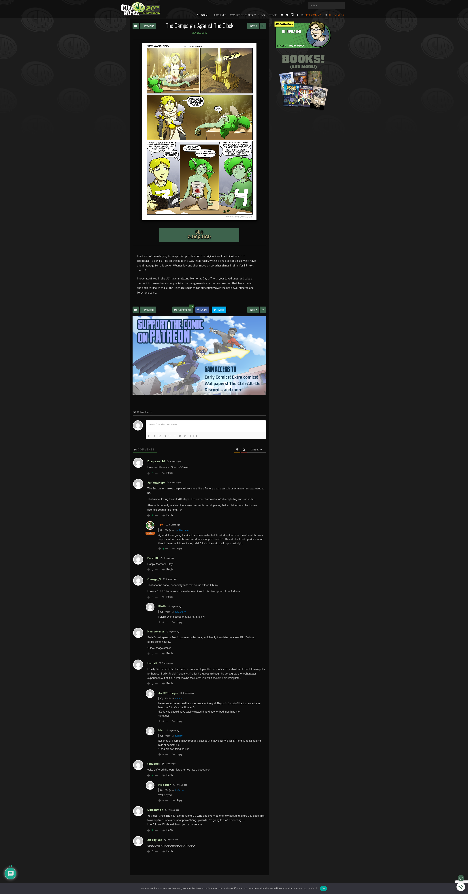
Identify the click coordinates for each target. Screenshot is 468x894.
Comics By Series (241, 15)
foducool (179, 790)
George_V (180, 611)
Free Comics (312, 15)
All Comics (336, 15)
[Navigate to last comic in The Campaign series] (263, 26)
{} (190, 435)
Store (273, 15)
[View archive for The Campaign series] (199, 235)
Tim (160, 525)
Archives (220, 15)
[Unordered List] (175, 436)
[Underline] (159, 436)
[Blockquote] (180, 436)
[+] (195, 435)
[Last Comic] (263, 310)
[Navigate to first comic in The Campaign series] (136, 26)
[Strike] (164, 436)
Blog (261, 15)
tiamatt (178, 698)
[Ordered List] (169, 436)
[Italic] (154, 436)
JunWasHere (181, 530)
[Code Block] (185, 436)
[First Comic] (136, 310)
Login (203, 15)
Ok (323, 888)
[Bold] (149, 436)
